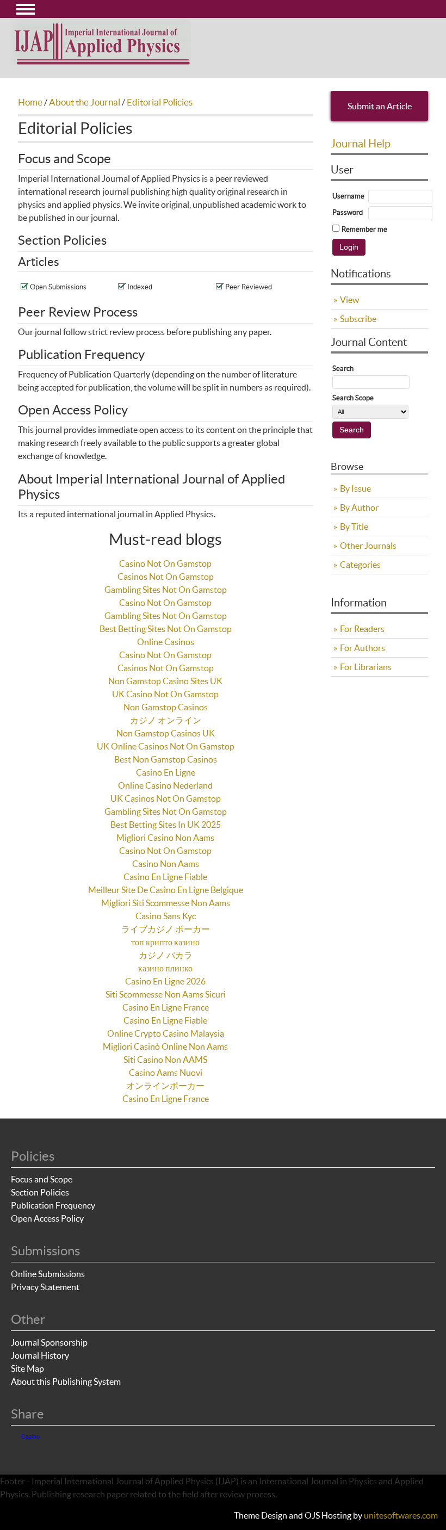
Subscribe (358, 319)
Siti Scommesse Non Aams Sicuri (166, 994)
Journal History (40, 1355)
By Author (359, 507)
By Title (354, 526)
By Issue (355, 488)
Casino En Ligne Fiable (165, 877)
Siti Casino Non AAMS (165, 1059)
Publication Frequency (53, 1205)
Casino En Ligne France (165, 1007)
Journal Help (361, 144)
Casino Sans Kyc (165, 916)
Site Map (27, 1368)
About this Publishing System (66, 1381)
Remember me (364, 229)
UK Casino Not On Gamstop (165, 694)
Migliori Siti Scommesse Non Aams (165, 903)
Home (30, 102)
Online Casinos (165, 642)
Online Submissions (48, 1274)
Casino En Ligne (165, 772)
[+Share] (34, 1447)
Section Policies (40, 1192)
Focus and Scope (41, 1179)
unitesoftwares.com (401, 1515)
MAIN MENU (25, 9)
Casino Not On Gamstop (165, 563)
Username (348, 196)
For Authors (362, 648)
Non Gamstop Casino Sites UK (165, 681)
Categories (360, 564)
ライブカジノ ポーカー (165, 929)
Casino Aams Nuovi (165, 1072)
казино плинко (165, 968)
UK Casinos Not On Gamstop (165, 798)
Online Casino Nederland (165, 785)
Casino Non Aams (165, 864)
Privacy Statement (45, 1287)
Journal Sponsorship (49, 1342)
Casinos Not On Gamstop (165, 576)
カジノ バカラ (166, 955)
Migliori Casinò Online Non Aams (165, 1046)
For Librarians (366, 667)
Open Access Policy (47, 1218)
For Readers (362, 629)
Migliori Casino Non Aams (165, 838)
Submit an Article (380, 106)
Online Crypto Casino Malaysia (165, 1033)
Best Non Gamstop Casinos (165, 759)
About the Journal (84, 102)
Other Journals (368, 545)
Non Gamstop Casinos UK (165, 733)
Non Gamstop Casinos (165, 707)
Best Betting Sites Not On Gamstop (166, 629)
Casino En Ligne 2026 (165, 981)
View (349, 300)
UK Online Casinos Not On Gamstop (165, 746)
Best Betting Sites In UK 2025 (165, 824)
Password (347, 212)
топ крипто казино (165, 942)
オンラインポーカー (165, 1086)
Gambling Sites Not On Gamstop (165, 589)
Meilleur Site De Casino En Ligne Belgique (165, 890)
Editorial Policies (160, 102)
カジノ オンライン (165, 720)
